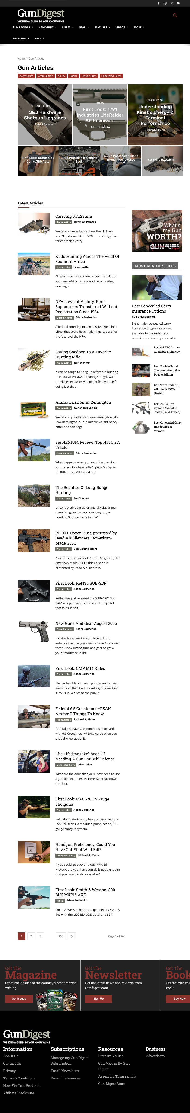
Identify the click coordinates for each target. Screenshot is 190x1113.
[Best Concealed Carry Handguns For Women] (141, 427)
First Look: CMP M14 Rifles (80, 668)
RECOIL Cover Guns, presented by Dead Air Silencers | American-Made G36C (86, 538)
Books (73, 76)
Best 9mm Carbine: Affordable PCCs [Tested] (166, 389)
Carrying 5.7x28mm (73, 216)
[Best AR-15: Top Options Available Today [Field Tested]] (141, 408)
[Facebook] (159, 3)
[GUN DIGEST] (95, 1037)
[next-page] (72, 936)
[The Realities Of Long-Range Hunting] (34, 495)
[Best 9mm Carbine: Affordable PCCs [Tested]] (141, 389)
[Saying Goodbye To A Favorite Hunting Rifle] (34, 359)
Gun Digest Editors (85, 408)
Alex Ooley (85, 764)
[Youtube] (178, 3)
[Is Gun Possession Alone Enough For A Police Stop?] (120, 161)
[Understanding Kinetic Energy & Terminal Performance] (155, 114)
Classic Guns (89, 76)
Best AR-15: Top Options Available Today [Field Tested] (167, 408)
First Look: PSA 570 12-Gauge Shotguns (82, 801)
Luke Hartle (81, 267)
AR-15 (61, 76)
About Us (10, 1056)
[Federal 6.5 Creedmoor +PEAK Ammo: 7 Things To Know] (34, 716)
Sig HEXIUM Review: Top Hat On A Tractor (87, 445)
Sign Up (98, 999)
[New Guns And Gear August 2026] (34, 631)
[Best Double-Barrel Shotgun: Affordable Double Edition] (141, 370)
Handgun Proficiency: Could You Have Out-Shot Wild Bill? (85, 847)
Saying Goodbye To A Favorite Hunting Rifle (83, 354)
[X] (171, 3)
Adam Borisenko (86, 317)
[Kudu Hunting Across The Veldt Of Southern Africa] (34, 264)
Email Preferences (66, 1078)
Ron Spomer (81, 498)
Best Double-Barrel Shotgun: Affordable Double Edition (167, 370)
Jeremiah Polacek (85, 222)
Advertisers (155, 1056)
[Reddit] (165, 3)
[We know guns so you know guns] (40, 16)
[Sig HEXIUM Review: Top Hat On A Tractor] (34, 450)
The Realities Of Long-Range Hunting (81, 490)
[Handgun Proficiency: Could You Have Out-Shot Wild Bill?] (34, 852)
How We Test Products (21, 1085)
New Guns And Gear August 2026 (86, 623)
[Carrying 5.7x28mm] (162, 161)
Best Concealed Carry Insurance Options (151, 308)
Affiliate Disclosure (18, 1093)
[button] (126, 15)
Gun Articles (63, 267)
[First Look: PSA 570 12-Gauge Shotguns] (34, 807)
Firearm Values (111, 1056)
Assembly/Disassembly (117, 1076)
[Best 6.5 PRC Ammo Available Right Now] (141, 351)
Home (22, 59)
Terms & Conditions (19, 1078)
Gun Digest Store (111, 1083)
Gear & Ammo (65, 317)
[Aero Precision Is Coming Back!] (79, 161)
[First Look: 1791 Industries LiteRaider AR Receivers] (100, 114)
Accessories (26, 76)
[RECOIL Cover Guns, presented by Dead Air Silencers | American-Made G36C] (34, 540)
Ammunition (45, 76)
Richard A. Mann (84, 719)
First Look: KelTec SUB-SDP (80, 583)
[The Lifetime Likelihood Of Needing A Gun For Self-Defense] (34, 761)
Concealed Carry (111, 76)
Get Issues (19, 999)
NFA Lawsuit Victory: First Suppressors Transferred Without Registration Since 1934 (86, 306)
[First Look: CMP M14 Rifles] (34, 676)
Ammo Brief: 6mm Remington (83, 402)
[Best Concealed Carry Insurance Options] (157, 287)
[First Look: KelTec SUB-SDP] (34, 591)
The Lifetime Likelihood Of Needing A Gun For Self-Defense (85, 756)
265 (61, 936)
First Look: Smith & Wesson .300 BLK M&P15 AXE (85, 892)
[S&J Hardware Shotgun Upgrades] (45, 114)
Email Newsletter (65, 1070)
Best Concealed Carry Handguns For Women (168, 427)
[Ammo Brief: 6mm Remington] (34, 410)
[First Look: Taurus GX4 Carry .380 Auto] (38, 161)
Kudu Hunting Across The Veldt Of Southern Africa (87, 259)
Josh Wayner (82, 362)
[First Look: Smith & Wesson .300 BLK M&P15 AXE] (34, 897)
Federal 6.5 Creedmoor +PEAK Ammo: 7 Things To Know (83, 711)
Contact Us (12, 1063)
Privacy (9, 1070)
